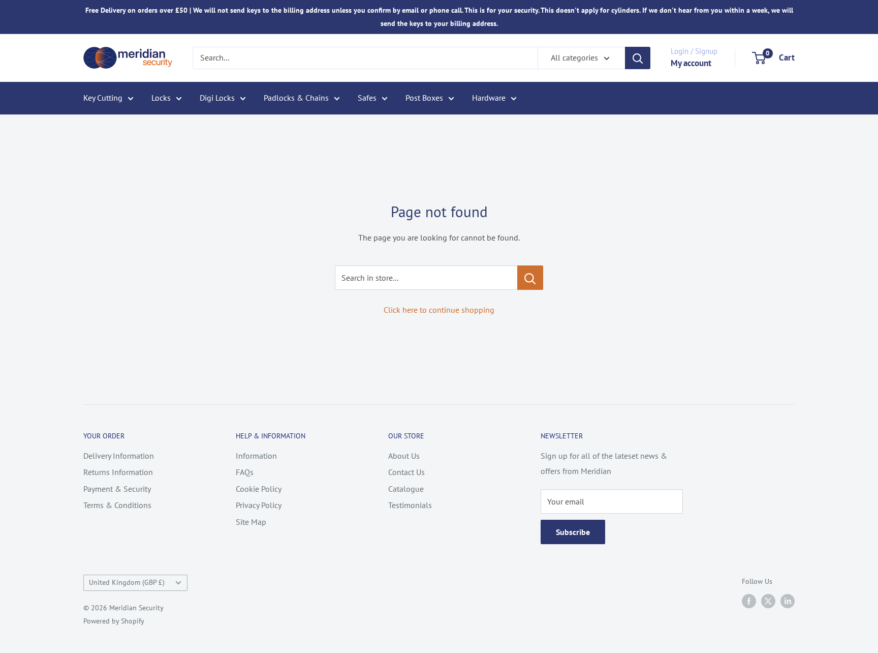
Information (256, 456)
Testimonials (410, 505)
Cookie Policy (258, 489)
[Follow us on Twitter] (768, 600)
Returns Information (118, 472)
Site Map (251, 522)
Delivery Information (118, 456)
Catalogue (406, 489)
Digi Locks (217, 98)
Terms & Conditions (117, 505)
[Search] (637, 58)
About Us (404, 456)
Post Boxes (424, 98)
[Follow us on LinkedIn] (787, 600)
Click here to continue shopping (439, 310)
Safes (367, 98)
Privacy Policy (258, 505)
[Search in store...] (530, 277)
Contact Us (406, 472)
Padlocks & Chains (296, 98)
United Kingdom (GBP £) (127, 582)
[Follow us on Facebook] (749, 600)
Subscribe (573, 532)
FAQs (245, 472)
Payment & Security (117, 489)
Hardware (489, 98)
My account (691, 63)
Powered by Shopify (113, 621)
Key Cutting (102, 98)
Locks (161, 98)
